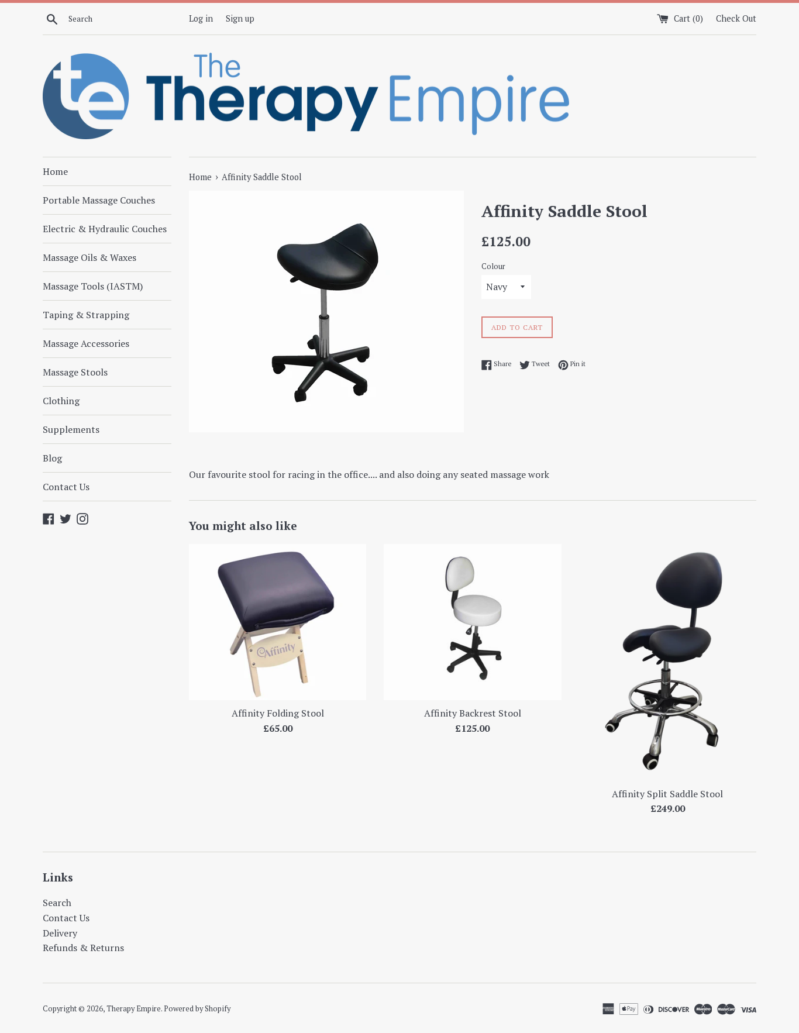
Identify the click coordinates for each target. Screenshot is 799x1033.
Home (55, 171)
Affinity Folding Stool (278, 713)
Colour (493, 266)
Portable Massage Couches (99, 200)
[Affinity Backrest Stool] (472, 622)
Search (57, 902)
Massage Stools (75, 372)
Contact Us (66, 486)
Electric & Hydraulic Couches (105, 228)
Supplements (71, 429)
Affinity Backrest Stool (472, 713)
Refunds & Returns (83, 947)
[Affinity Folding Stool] (277, 622)
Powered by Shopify (197, 1009)
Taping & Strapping (86, 314)
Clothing (61, 400)
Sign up (240, 18)
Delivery (60, 933)
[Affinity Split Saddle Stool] (667, 662)
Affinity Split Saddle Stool (667, 793)
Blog (52, 458)
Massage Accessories (86, 343)
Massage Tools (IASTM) (93, 286)
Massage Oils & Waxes (89, 257)
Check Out (736, 18)
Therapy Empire (133, 1009)
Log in (201, 18)
